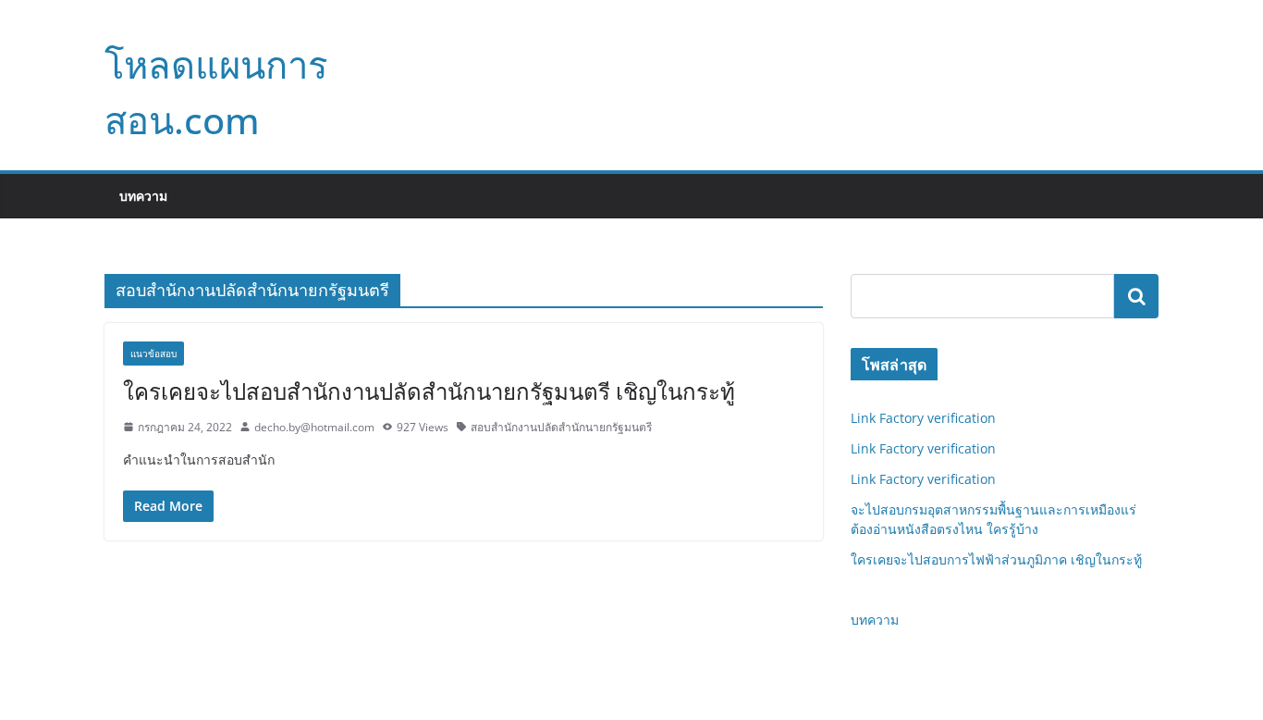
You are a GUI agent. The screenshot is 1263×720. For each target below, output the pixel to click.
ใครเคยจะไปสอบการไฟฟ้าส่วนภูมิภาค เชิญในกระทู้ (996, 559)
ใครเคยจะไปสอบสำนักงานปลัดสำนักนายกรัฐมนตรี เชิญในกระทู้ (429, 391)
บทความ (143, 196)
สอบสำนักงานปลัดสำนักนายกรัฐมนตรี (561, 427)
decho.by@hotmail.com (314, 427)
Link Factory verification (923, 418)
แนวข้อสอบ (153, 353)
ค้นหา (1136, 296)
